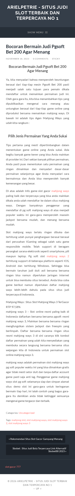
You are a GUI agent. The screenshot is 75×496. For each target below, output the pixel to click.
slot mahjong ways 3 (19, 423)
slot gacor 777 (13, 466)
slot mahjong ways (37, 420)
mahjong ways (60, 190)
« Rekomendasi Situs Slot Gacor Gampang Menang (35, 439)
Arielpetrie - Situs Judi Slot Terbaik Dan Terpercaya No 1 (37, 12)
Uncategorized (27, 412)
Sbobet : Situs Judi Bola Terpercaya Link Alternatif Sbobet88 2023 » (39, 450)
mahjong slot (19, 420)
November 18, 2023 (17, 58)
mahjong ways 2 (58, 256)
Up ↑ (39, 488)
